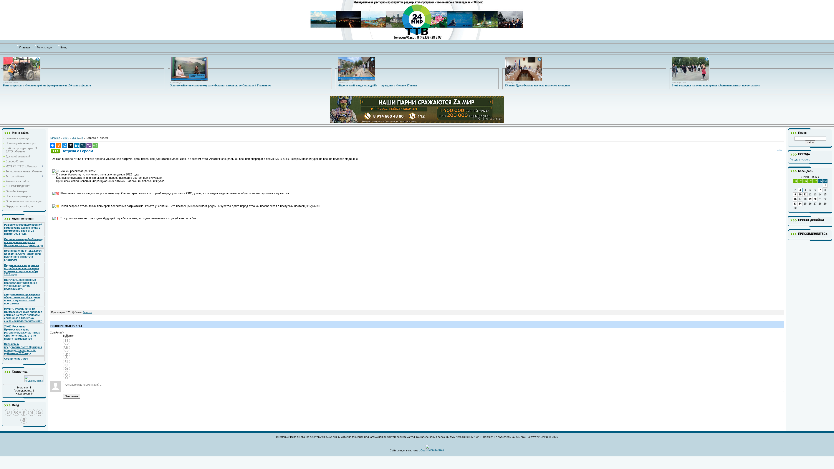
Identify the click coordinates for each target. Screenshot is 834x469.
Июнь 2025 (810, 176)
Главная (55, 138)
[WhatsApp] (95, 145)
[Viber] (89, 145)
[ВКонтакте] (52, 145)
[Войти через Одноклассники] (23, 420)
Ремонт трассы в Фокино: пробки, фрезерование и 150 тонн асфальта (47, 85)
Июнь (75, 138)
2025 (66, 138)
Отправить (72, 396)
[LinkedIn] (76, 145)
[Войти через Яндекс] (31, 412)
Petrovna (87, 312)
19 (810, 199)
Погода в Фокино (799, 159)
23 (795, 203)
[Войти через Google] (39, 412)
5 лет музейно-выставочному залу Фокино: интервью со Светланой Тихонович (220, 85)
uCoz (422, 450)
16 (795, 199)
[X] (70, 145)
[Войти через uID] (8, 412)
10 (800, 194)
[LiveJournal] (83, 145)
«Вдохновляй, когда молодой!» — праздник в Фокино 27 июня (377, 85)
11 (805, 194)
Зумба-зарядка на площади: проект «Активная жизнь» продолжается (716, 85)
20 (815, 199)
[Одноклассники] (58, 145)
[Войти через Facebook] (23, 412)
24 (800, 203)
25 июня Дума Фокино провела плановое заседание (537, 85)
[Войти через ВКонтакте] (16, 412)
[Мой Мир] (64, 145)
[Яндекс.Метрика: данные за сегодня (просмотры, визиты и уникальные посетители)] (33, 378)
